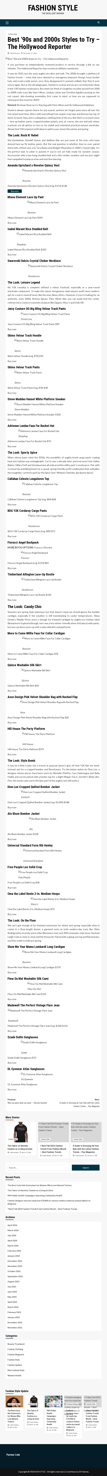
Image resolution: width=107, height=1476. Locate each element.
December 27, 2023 (30, 53)
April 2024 (12, 1240)
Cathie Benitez (15, 53)
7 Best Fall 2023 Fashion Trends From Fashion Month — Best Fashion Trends (53, 1148)
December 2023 (15, 1261)
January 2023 (14, 1317)
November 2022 (15, 1327)
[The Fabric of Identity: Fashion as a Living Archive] (21, 1132)
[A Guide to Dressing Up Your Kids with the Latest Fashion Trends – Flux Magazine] (86, 1132)
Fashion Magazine (16, 1354)
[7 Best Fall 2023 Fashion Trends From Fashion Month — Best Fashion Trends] (53, 1132)
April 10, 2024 (58, 1156)
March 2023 (13, 1307)
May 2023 (12, 1297)
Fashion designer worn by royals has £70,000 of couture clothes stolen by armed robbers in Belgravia (49, 1202)
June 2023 (12, 1292)
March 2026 (13, 1230)
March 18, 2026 (26, 1152)
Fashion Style (53, 7)
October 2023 (14, 1271)
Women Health (14, 1375)
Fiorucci (38, 547)
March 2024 (13, 1245)
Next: (80, 1103)
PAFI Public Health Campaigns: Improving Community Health (35, 1195)
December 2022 (15, 1322)
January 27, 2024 (92, 1156)
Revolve (48, 547)
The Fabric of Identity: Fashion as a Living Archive (30, 1190)
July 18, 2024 (52, 1430)
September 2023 (15, 1276)
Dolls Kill (79, 302)
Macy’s (66, 302)
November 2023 (15, 1266)
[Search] (98, 22)
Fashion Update (15, 1365)
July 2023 (12, 1286)
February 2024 (14, 1251)
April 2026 (12, 1225)
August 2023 (13, 1281)
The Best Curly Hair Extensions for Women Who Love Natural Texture (40, 1185)
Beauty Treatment (16, 1344)
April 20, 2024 (72, 1435)
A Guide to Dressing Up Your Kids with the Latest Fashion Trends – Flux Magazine (86, 1148)
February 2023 (14, 1312)
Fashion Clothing (15, 1349)
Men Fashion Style (16, 1370)
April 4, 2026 (13, 1427)
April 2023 (12, 1302)
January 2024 (14, 1256)
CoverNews (70, 1471)
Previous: (27, 1101)
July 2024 (12, 1235)
